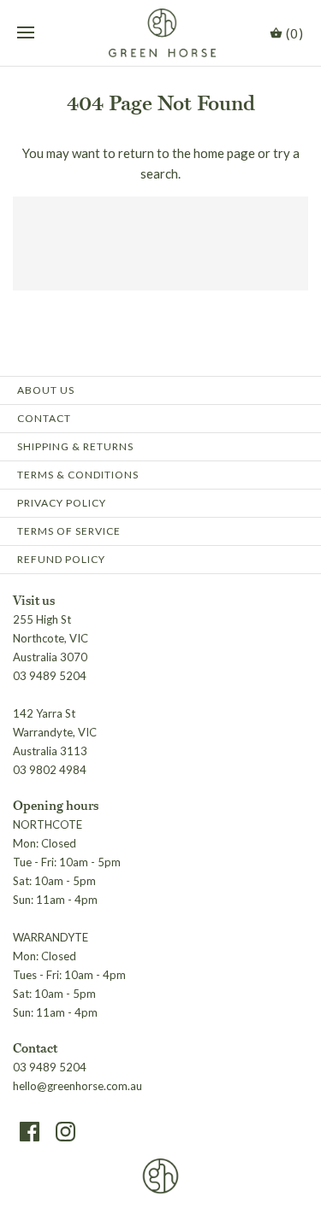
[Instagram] (65, 1131)
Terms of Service (69, 531)
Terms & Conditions (78, 474)
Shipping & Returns (75, 446)
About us (45, 390)
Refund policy (61, 559)
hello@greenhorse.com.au (77, 1086)
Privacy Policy (61, 502)
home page (224, 153)
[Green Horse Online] (160, 33)
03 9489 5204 (49, 1067)
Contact (44, 418)
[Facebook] (29, 1131)
